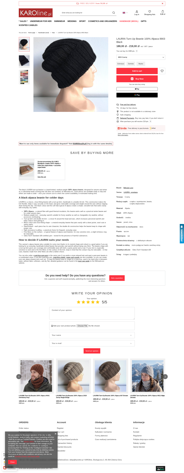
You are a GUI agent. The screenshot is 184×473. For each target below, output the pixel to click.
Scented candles (28, 25)
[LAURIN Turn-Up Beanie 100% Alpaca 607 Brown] (110, 376)
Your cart (60, 432)
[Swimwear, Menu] (66, 21)
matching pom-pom (41, 255)
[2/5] (83, 302)
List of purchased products (67, 439)
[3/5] (88, 302)
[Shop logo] (36, 12)
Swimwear (59, 21)
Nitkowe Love (128, 188)
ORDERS (23, 422)
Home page (31, 32)
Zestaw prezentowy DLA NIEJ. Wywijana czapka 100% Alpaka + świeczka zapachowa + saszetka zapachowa (49, 164)
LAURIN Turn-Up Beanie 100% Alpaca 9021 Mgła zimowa (147, 396)
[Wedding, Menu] (77, 21)
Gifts (143, 21)
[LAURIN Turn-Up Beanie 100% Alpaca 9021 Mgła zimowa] (147, 376)
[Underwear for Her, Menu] (52, 21)
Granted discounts (64, 447)
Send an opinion (91, 351)
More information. (123, 135)
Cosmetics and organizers (102, 21)
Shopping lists (62, 436)
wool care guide (83, 261)
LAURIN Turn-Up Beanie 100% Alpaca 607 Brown (110, 395)
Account (61, 422)
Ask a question (117, 278)
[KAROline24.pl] (80, 144)
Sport (82, 21)
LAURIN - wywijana (131, 192)
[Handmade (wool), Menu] (139, 21)
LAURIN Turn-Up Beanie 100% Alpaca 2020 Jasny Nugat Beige (71, 396)
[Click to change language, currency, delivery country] (125, 13)
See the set (42, 177)
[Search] (113, 13)
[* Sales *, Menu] (28, 21)
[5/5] (97, 302)
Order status (24, 428)
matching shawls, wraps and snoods (66, 257)
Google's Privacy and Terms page (27, 456)
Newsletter (61, 451)
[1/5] (78, 302)
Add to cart (137, 71)
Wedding (72, 21)
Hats (53, 32)
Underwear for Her (41, 21)
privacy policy (29, 441)
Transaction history (64, 443)
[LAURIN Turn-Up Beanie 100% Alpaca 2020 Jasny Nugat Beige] (73, 376)
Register (60, 428)
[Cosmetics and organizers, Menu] (118, 21)
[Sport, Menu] (86, 21)
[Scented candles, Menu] (38, 25)
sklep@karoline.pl (76, 460)
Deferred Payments (127, 118)
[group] (70, 74)
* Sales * (23, 21)
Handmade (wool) (129, 21)
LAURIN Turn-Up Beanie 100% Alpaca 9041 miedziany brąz (34, 396)
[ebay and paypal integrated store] (160, 468)
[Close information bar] (162, 3)
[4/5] (93, 302)
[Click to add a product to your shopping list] (162, 71)
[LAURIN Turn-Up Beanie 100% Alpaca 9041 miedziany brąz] (36, 376)
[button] (18, 376)
